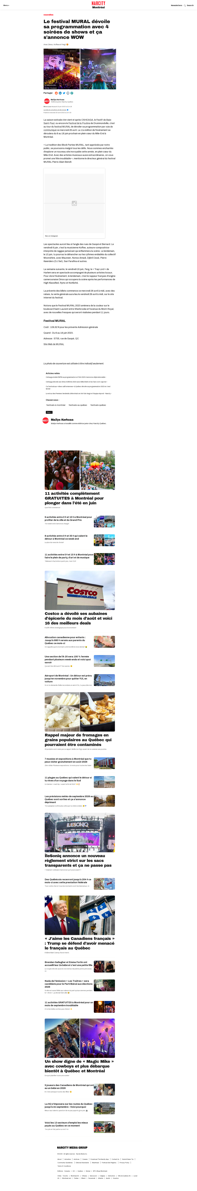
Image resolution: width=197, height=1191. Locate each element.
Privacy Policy (124, 1162)
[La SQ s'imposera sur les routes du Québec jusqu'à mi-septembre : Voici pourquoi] (104, 1108)
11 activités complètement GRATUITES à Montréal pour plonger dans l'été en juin (74, 498)
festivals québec (98, 405)
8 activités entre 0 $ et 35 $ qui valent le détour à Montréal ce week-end (66, 537)
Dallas (76, 1178)
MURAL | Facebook (51, 88)
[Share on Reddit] (56, 93)
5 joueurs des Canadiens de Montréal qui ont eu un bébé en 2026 (69, 1086)
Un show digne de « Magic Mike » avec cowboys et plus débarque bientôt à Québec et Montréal (79, 1066)
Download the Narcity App (100, 1159)
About (59, 1159)
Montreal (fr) (75, 1176)
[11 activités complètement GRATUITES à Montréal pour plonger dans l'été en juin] (80, 470)
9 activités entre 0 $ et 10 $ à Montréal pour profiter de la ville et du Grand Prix (68, 518)
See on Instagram (51, 236)
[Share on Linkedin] (60, 93)
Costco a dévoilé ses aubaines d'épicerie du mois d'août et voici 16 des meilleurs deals (78, 618)
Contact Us (115, 1159)
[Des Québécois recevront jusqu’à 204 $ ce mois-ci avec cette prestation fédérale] (104, 884)
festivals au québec (78, 405)
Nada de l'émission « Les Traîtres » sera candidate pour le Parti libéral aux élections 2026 (69, 984)
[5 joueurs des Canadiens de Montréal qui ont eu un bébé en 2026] (104, 1090)
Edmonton (111, 1176)
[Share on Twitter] (64, 93)
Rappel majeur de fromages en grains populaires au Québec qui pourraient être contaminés (78, 740)
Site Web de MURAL (54, 344)
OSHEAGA (87, 120)
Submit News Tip (127, 1159)
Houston (116, 1178)
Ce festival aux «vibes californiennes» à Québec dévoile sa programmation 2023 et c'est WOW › (78, 388)
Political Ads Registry (109, 1162)
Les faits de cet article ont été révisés (56, 110)
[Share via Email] (68, 93)
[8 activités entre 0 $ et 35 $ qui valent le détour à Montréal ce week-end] (104, 540)
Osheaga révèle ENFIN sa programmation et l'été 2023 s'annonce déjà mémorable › (76, 377)
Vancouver (93, 1176)
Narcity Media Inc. (81, 1154)
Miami (83, 1178)
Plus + (49, 412)
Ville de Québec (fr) (124, 1176)
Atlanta (100, 1178)
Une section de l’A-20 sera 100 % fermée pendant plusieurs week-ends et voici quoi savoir (68, 659)
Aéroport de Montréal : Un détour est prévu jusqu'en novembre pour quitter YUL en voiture (68, 678)
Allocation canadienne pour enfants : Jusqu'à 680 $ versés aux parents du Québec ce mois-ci (65, 640)
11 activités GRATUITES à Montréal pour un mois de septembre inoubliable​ (69, 1004)
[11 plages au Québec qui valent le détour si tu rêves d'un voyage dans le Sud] (104, 782)
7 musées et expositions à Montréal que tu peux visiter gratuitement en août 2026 (68, 760)
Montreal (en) (66, 1178)
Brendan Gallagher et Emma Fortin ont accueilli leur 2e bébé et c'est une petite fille (68, 963)
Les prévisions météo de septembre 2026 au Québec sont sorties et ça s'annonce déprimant (69, 799)
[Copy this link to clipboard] (71, 93)
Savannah (91, 1178)
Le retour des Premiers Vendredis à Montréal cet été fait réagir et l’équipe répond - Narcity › (78, 393)
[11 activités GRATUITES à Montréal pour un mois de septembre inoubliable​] (104, 1007)
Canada (67, 1171)
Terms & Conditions (64, 1166)
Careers (85, 1159)
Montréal (98, 7)
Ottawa (84, 1176)
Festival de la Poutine (79, 123)
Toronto (65, 1176)
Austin (108, 1178)
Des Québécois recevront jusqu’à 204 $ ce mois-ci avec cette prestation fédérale (68, 881)
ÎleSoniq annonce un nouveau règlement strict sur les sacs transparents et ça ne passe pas (78, 861)
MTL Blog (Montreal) (100, 1171)
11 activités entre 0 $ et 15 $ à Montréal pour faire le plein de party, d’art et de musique (69, 556)
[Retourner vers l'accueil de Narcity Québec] (98, 3)
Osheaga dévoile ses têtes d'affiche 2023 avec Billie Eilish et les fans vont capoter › (76, 382)
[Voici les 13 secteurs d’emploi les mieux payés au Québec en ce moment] (104, 1127)
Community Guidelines (65, 1162)
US (74, 1171)
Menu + (6, 5)
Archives (76, 1159)
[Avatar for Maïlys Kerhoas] (45, 420)
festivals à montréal (55, 405)
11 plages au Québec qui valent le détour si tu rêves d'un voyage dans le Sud (68, 779)
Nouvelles (48, 15)
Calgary (102, 1176)
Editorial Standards (82, 1162)
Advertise (67, 1159)
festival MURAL (62, 126)
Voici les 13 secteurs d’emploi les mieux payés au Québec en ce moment (66, 1124)
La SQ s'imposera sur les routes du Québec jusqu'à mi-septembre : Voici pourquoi (68, 1105)
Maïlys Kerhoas (57, 100)
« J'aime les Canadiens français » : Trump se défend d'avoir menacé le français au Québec (80, 943)
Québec (80, 1171)
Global (88, 1171)
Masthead (95, 1162)
